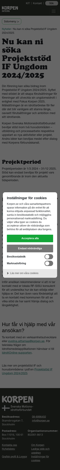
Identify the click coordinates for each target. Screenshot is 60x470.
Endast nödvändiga (30, 248)
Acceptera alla (30, 238)
